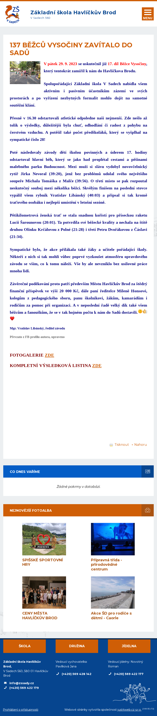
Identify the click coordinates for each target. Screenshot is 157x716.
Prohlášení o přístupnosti (20, 710)
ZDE (49, 355)
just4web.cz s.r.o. (129, 710)
